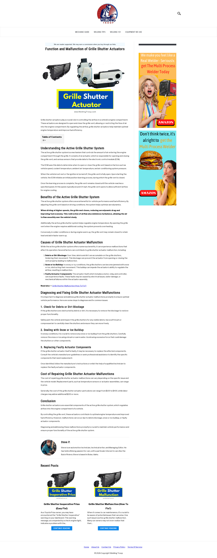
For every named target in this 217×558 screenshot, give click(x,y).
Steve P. (65, 442)
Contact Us (106, 547)
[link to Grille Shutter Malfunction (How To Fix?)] (108, 485)
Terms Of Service (134, 547)
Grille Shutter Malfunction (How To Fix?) (69, 286)
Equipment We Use (133, 32)
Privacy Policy (119, 547)
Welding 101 (115, 32)
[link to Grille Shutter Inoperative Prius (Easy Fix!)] (62, 485)
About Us (95, 547)
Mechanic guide (82, 32)
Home (86, 547)
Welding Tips (99, 32)
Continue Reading (61, 528)
